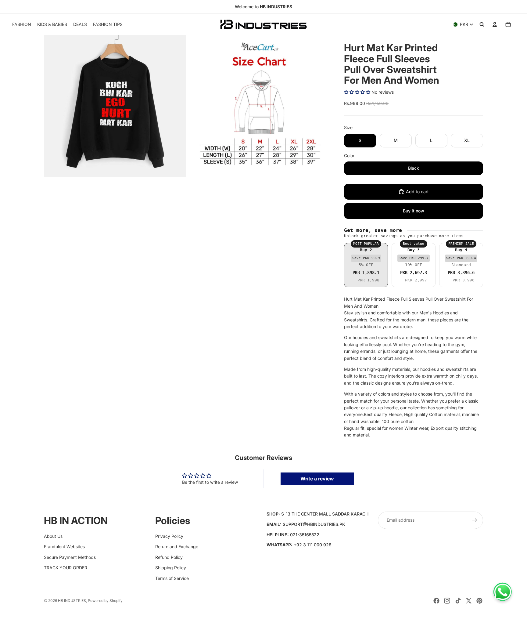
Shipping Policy (170, 567)
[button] (357, 92)
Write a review (317, 479)
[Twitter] (468, 600)
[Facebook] (436, 600)
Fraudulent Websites (64, 546)
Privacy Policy (169, 536)
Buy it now (413, 210)
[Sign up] (474, 520)
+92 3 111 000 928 (313, 544)
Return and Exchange (176, 546)
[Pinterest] (479, 600)
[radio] (366, 265)
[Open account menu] (494, 24)
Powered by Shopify (105, 600)
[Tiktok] (458, 600)
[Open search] (482, 24)
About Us (53, 536)
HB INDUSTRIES (72, 600)
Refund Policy (169, 557)
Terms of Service (172, 578)
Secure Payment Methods (70, 557)
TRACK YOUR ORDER (65, 567)
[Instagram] (447, 600)
